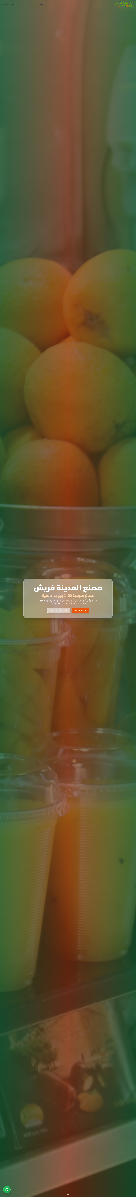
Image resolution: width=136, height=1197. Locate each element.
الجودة (13, 4)
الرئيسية (40, 4)
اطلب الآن (82, 610)
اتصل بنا (5, 4)
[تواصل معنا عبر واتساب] (7, 1189)
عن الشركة (31, 4)
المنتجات (21, 4)
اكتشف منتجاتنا (57, 610)
